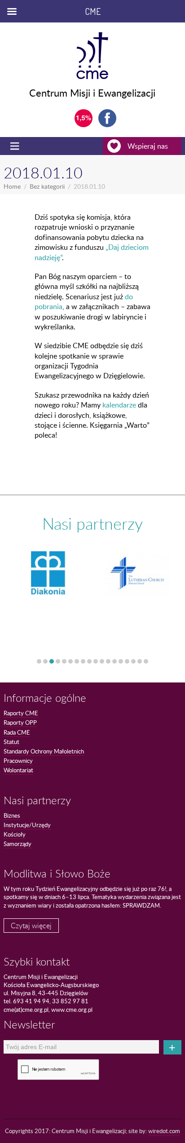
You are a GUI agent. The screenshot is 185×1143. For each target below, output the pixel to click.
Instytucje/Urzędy (27, 825)
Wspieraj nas (148, 146)
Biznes (12, 815)
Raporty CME (21, 713)
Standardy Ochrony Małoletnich (44, 751)
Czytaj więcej (31, 925)
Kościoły (15, 834)
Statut (11, 742)
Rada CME (17, 732)
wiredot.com (164, 1131)
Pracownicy (18, 761)
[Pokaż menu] (16, 146)
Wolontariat (18, 770)
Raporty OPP (20, 722)
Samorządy (17, 844)
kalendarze (119, 405)
